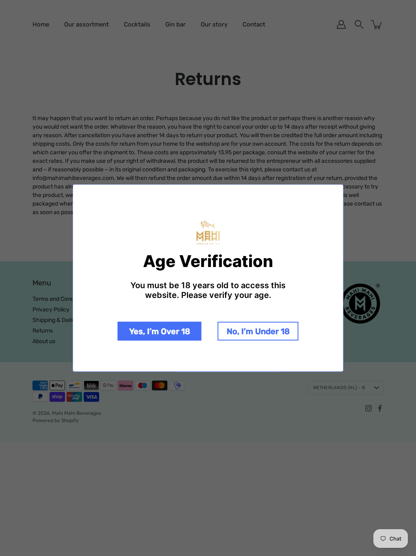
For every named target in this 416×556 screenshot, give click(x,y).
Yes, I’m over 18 (159, 331)
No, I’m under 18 (258, 331)
